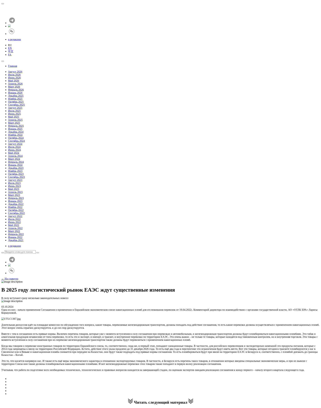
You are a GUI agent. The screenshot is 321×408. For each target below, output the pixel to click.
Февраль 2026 (16, 89)
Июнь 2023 (14, 186)
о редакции (14, 39)
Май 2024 (13, 152)
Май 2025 (13, 116)
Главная (12, 66)
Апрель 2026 (15, 83)
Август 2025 (15, 107)
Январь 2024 (15, 165)
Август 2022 (15, 216)
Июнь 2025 (14, 113)
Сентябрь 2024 (16, 140)
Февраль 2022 (16, 234)
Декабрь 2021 (15, 240)
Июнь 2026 (14, 77)
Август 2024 (15, 143)
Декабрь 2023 (15, 168)
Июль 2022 (14, 219)
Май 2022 (13, 225)
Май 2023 (13, 189)
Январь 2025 (15, 128)
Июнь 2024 (14, 149)
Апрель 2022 (15, 228)
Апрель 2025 (15, 119)
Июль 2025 (14, 110)
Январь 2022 (15, 237)
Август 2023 (15, 180)
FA (9, 54)
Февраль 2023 (16, 198)
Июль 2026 (14, 74)
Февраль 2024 (16, 162)
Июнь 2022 (14, 222)
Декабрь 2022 (15, 204)
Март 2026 (14, 86)
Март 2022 (14, 231)
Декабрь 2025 (15, 95)
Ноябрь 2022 (15, 207)
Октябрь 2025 (16, 101)
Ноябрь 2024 (15, 134)
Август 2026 (15, 71)
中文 (10, 51)
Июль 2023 (14, 183)
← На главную (9, 278)
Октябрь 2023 (16, 174)
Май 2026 (13, 80)
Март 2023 (14, 195)
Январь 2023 (15, 201)
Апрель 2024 (15, 156)
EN (10, 48)
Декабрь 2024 (15, 131)
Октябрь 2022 (16, 210)
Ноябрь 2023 (15, 171)
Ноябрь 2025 (15, 98)
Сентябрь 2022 (16, 213)
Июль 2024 (14, 146)
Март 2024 (14, 159)
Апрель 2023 (15, 192)
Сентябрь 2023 (16, 177)
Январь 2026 (15, 92)
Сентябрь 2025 (16, 104)
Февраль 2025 (16, 125)
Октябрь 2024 (16, 137)
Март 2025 (14, 122)
